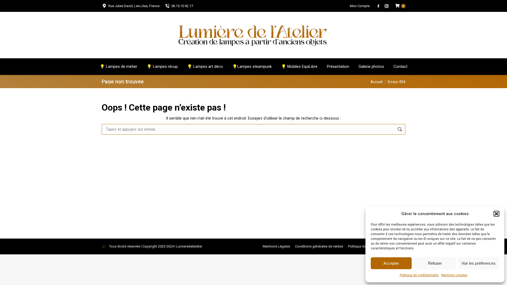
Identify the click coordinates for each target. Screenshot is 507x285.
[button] (496, 213)
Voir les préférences (478, 263)
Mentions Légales (454, 275)
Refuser (435, 263)
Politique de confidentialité (419, 275)
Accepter (391, 263)
